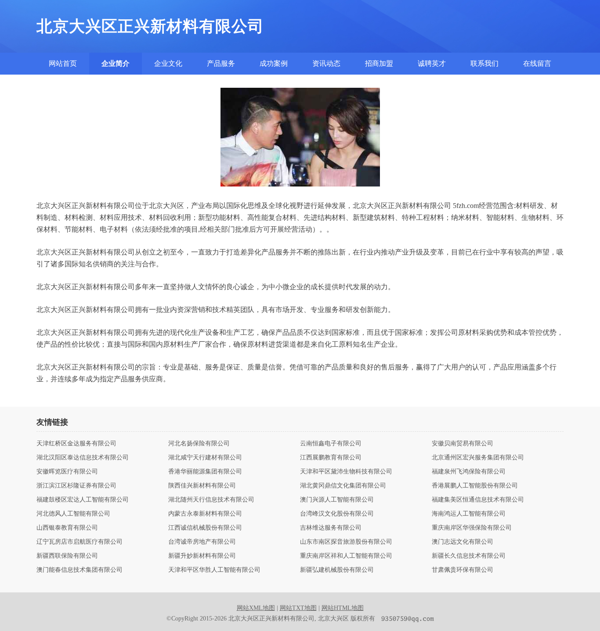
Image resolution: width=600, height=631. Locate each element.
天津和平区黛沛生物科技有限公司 (346, 472)
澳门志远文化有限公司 (462, 542)
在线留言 (537, 63)
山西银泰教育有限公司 (67, 528)
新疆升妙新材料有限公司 (202, 556)
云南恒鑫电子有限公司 (330, 444)
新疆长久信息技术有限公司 (469, 556)
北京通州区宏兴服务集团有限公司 (478, 458)
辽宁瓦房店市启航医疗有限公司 (79, 542)
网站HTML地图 (343, 608)
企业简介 (115, 63)
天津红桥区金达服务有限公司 (76, 444)
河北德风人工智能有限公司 (73, 514)
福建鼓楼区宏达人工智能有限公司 (82, 500)
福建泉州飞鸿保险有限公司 (469, 472)
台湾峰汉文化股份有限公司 (337, 514)
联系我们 (484, 63)
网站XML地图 (256, 608)
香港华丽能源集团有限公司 (205, 472)
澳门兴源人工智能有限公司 (337, 500)
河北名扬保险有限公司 (199, 444)
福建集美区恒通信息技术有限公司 (478, 500)
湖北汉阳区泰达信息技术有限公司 (82, 458)
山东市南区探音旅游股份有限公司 (346, 542)
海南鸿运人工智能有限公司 (469, 514)
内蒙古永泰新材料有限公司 (205, 514)
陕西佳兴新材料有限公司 (202, 486)
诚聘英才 (432, 63)
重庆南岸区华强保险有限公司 (472, 528)
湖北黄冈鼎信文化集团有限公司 (343, 486)
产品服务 (221, 63)
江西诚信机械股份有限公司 (205, 528)
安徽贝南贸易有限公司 (462, 444)
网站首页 (63, 63)
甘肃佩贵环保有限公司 (462, 570)
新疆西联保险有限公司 (67, 556)
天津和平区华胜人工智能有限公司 (214, 570)
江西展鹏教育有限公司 (330, 458)
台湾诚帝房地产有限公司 (202, 542)
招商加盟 (379, 63)
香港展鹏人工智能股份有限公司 (475, 486)
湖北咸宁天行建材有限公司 (205, 458)
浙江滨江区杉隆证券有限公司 (76, 486)
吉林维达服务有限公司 (330, 528)
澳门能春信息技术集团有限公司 (79, 570)
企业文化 (168, 63)
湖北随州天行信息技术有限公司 (211, 500)
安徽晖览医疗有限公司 (67, 472)
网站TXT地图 (298, 608)
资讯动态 (326, 63)
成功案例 (274, 63)
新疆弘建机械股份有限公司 (337, 570)
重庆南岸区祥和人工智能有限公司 (346, 556)
